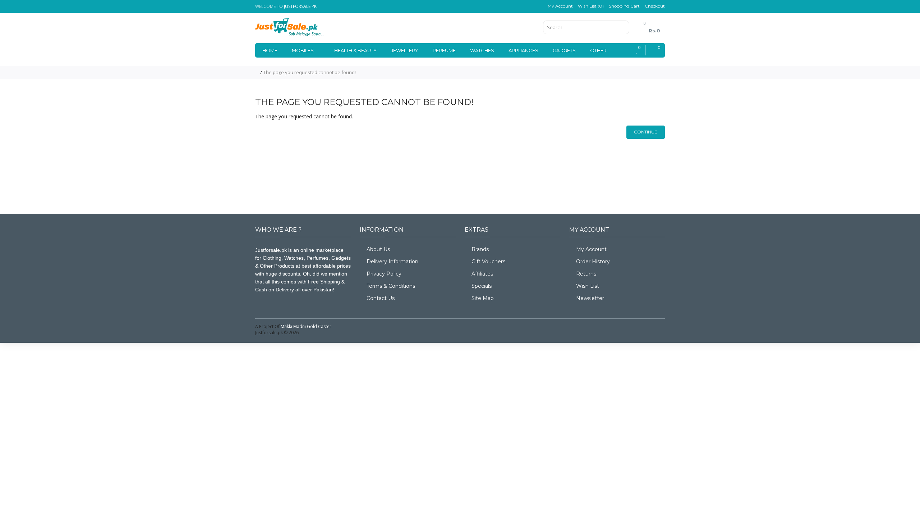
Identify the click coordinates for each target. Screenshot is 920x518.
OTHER (598, 50)
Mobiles (303, 50)
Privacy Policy (384, 274)
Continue (645, 132)
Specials (482, 286)
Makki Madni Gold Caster (306, 326)
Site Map (483, 298)
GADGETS (564, 50)
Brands (480, 249)
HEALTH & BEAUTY (355, 50)
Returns (586, 274)
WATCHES (482, 50)
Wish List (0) (591, 6)
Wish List (587, 286)
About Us (378, 249)
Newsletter (590, 298)
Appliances (523, 50)
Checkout (655, 6)
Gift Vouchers (488, 261)
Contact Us (381, 298)
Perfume (444, 50)
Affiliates (482, 274)
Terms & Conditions (391, 286)
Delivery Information (392, 261)
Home (269, 50)
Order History (593, 261)
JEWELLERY (404, 50)
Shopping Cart (624, 6)
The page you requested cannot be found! (309, 72)
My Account (560, 6)
